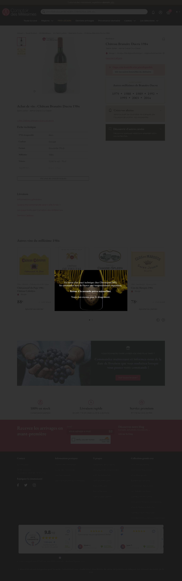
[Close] (124, 273)
